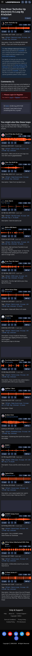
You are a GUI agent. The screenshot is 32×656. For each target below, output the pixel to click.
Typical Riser (9, 473)
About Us (11, 613)
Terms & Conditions (10, 619)
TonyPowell (10, 164)
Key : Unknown (12, 39)
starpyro (9, 136)
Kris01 (8, 447)
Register (17, 97)
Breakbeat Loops (16, 431)
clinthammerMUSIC (12, 417)
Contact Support (21, 613)
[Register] (26, 2)
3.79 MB (4, 39)
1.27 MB (4, 490)
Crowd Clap (9, 316)
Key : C (10, 217)
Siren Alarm (9, 201)
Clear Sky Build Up (11, 162)
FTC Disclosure (21, 622)
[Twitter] (22, 634)
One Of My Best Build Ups (14, 134)
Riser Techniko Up (11, 23)
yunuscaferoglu (11, 390)
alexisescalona (11, 475)
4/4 (29, 37)
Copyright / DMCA (16, 616)
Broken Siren (9, 415)
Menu (5, 18)
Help (5, 613)
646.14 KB (4, 217)
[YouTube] (10, 634)
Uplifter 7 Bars (10, 388)
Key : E (6, 462)
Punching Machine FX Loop (14, 360)
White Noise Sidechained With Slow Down (17, 543)
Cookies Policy (10, 622)
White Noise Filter (11, 289)
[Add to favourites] (12, 31)
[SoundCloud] (28, 634)
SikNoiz (9, 318)
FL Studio (15, 217)
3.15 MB (4, 150)
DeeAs (7, 106)
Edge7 (8, 574)
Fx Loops (24, 37)
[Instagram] (16, 638)
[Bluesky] (16, 634)
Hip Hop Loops (15, 216)
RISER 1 (7, 445)
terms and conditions (8, 56)
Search (28, 18)
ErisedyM (9, 263)
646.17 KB (4, 278)
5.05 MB (6, 179)
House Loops (15, 488)
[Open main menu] (2, 2)
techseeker (10, 362)
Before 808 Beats (11, 227)
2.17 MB (6, 405)
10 (29, 136)
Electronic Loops (16, 37)
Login (4, 31)
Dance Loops (15, 528)
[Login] (22, 2)
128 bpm (7, 37)
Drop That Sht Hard (11, 261)
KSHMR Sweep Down (12, 514)
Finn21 (8, 546)
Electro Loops (15, 149)
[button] (29, 2)
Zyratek (9, 229)
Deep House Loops (16, 177)
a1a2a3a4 (9, 25)
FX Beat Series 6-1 (11, 572)
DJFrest (9, 516)
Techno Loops (15, 375)
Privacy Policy (22, 619)
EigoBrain (9, 291)
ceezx (8, 203)
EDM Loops (14, 276)
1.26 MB (4, 306)
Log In (11, 97)
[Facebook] (4, 634)
